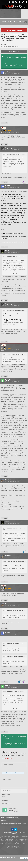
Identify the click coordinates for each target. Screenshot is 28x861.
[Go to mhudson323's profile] (4, 810)
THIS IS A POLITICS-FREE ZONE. (14, 30)
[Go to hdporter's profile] (2, 480)
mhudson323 (11, 810)
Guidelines (2, 859)
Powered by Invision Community (14, 847)
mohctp (4, 44)
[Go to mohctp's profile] (2, 72)
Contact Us (14, 833)
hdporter (8, 480)
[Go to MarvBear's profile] (2, 131)
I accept (24, 858)
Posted (12, 73)
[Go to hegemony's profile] (2, 148)
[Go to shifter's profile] (2, 251)
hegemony (8, 148)
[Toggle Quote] (3, 154)
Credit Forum (15, 46)
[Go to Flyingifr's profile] (2, 380)
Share (7, 772)
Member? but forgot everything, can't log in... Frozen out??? (13, 22)
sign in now (9, 755)
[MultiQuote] (2, 123)
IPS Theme (4, 832)
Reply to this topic (14, 51)
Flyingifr (7, 380)
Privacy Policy (22, 832)
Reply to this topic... (9, 764)
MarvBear (20, 528)
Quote (5, 122)
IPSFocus (10, 832)
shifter (7, 250)
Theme (15, 832)
